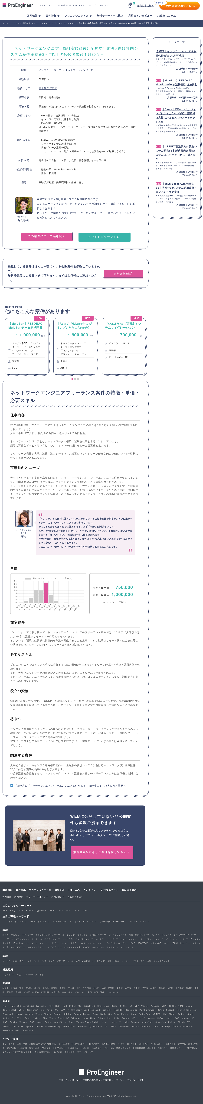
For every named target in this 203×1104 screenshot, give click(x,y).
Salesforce (8, 1030)
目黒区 (162, 988)
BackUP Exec (69, 1026)
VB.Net (144, 1005)
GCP (32, 1022)
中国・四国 (93, 992)
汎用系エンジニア (98, 935)
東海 (64, 992)
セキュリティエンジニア (132, 939)
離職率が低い (176, 1048)
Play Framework (147, 1009)
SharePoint (27, 1030)
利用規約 (18, 896)
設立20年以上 (59, 1048)
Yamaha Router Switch (87, 1022)
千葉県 (63, 988)
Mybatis (29, 1026)
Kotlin (85, 910)
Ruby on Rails (184, 1009)
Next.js (6, 1018)
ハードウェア (99, 960)
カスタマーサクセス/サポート (120, 947)
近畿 (77, 992)
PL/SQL (12, 1009)
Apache (185, 1018)
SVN (189, 1022)
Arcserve (82, 1026)
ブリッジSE (155, 943)
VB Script (155, 1005)
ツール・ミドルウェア (111, 1022)
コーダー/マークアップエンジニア (18, 939)
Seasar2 (170, 1009)
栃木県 (37, 988)
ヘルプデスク (98, 947)
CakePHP (107, 1009)
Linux (69, 910)
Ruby (12, 910)
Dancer (77, 1014)
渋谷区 (189, 988)
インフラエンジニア (50, 70)
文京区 (120, 988)
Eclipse (172, 1022)
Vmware (23, 1022)
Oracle (151, 1018)
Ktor (165, 1014)
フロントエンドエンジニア (15, 921)
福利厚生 (151, 1048)
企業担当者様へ (145, 5)
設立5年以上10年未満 (17, 1048)
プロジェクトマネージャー (112, 921)
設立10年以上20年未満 (39, 1048)
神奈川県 (56, 992)
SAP (17, 1030)
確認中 (6, 988)
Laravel (19, 1014)
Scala (114, 1005)
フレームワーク (62, 1009)
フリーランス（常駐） (13, 974)
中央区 (96, 988)
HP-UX (116, 1018)
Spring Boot (145, 1014)
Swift (77, 910)
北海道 (14, 988)
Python (29, 910)
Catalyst (67, 1014)
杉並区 (10, 992)
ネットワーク (60, 1022)
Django (86, 1014)
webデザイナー (18, 947)
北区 (78, 988)
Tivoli (113, 1026)
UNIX (92, 1018)
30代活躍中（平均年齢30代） (72, 1043)
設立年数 (182, 1043)
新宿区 (111, 988)
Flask (95, 1014)
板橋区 (27, 992)
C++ (125, 1005)
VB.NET (156, 1014)
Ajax (45, 1018)
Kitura (134, 1014)
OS (67, 1018)
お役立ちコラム (166, 15)
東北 (21, 988)
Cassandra (18, 1026)
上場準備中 (96, 1048)
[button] (72, 379)
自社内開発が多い (43, 1052)
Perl (65, 1005)
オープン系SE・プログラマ (74, 935)
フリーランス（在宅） (35, 974)
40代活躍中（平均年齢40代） (102, 1043)
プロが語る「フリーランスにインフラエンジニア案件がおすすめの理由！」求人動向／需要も (70, 785)
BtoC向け (57, 1052)
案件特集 (21, 890)
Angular (29, 1014)
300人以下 (144, 1043)
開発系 (6, 935)
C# (131, 1005)
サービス (7, 960)
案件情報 (8, 890)
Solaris (101, 1018)
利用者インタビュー (140, 15)
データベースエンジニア (177, 939)
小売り (135, 960)
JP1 (107, 1026)
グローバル (109, 1048)
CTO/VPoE (143, 943)
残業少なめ (163, 1048)
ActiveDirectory (52, 1026)
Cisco (71, 1022)
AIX (108, 1018)
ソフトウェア (48, 960)
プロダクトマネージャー (117, 943)
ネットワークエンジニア (79, 70)
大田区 (170, 988)
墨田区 (137, 988)
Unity (126, 1022)
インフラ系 (68, 939)
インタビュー (90, 890)
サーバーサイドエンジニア (48, 939)
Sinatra (47, 1014)
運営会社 (7, 896)
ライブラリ (17, 1018)
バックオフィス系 (72, 947)
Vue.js (39, 1014)
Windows (75, 1018)
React (61, 1018)
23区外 (35, 992)
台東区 (128, 988)
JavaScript (28, 1005)
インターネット (33, 960)
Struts (190, 1014)
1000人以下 (156, 1043)
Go (79, 1005)
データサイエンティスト (57, 943)
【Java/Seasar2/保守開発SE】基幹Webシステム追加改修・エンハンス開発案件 (176, 188)
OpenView (124, 1026)
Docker (48, 1022)
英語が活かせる (123, 1048)
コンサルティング (161, 960)
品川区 (153, 988)
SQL (5, 1009)
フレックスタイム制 (12, 1043)
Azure (52, 910)
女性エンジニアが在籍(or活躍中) (18, 1052)
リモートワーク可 (85, 1052)
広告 (78, 960)
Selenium (145, 1026)
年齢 (25, 1043)
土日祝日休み (191, 1048)
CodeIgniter (131, 1009)
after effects (147, 1022)
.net (42, 1009)
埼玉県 (54, 988)
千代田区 (52, 88)
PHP (5, 910)
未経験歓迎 (70, 1052)
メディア (61, 960)
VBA (137, 1005)
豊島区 (18, 992)
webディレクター (35, 947)
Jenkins (135, 1026)
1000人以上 (170, 1043)
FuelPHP (119, 1009)
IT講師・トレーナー (181, 943)
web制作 (86, 960)
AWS (61, 910)
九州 (83, 992)
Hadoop (6, 1026)
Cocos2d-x (160, 1022)
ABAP (181, 1005)
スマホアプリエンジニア (185, 935)
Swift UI (181, 1014)
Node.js (37, 1018)
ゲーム (70, 960)
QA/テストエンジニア (40, 921)
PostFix (13, 1022)
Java (20, 910)
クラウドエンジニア (154, 939)
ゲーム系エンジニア (117, 935)
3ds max (135, 1022)
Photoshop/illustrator (183, 1026)
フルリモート (113, 992)
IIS (192, 1018)
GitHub (181, 1022)
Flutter (172, 1014)
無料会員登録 (129, 890)
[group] (27, 346)
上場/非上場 (73, 1048)
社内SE (86, 947)
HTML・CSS (15, 1005)
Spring (160, 1009)
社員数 (121, 1043)
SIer (15, 960)
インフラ (142, 1018)
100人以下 (132, 1043)
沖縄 (102, 992)
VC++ (21, 1009)
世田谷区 (180, 988)
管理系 (74, 943)
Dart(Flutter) (32, 1009)
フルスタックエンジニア (139, 921)
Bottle (103, 1014)
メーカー (126, 960)
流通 (143, 960)
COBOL (172, 1005)
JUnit (155, 1026)
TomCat (39, 1026)
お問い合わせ (58, 896)
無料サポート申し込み (110, 15)
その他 (167, 943)
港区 (104, 988)
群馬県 (46, 988)
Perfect (124, 1014)
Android (126, 1018)
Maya (167, 1026)
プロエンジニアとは (40, 890)
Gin (110, 1014)
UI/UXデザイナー (54, 947)
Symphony (76, 1009)
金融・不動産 (113, 960)
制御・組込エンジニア (139, 935)
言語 (5, 1005)
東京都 (43, 88)
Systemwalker (96, 1026)
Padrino (57, 1014)
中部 (71, 992)
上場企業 (85, 1048)
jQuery (27, 1018)
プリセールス (37, 943)
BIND (5, 1022)
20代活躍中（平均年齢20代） (43, 1043)
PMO (133, 943)
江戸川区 (45, 992)
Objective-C (89, 1005)
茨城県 (29, 988)
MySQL (160, 1018)
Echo (116, 1014)
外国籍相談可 (139, 1048)
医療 (149, 960)
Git (161, 1026)
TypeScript (41, 910)
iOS (133, 1018)
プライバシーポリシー (37, 896)
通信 (21, 960)
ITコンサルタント (21, 943)
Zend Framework (92, 1009)
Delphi (189, 1005)
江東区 (145, 988)
